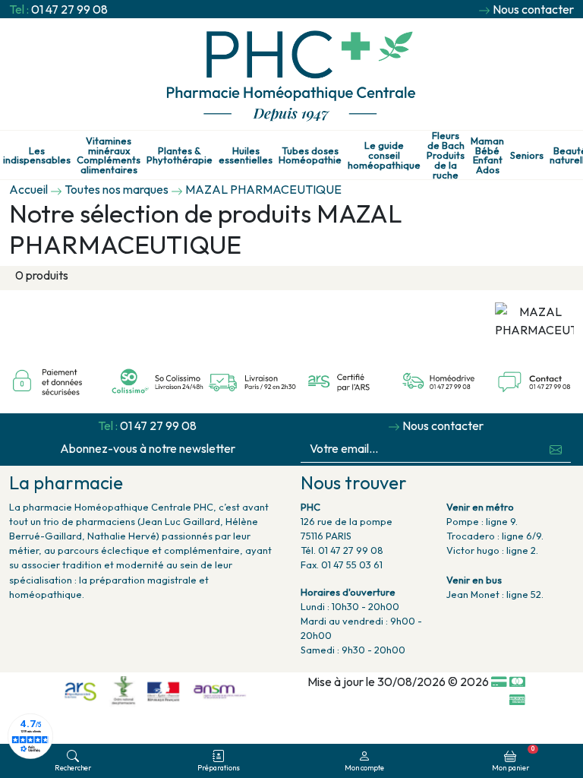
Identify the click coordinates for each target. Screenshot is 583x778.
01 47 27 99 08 (69, 9)
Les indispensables (37, 156)
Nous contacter (533, 9)
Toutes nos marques (117, 189)
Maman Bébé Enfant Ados (487, 155)
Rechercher (73, 767)
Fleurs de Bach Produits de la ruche (446, 155)
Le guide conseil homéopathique (384, 155)
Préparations (218, 767)
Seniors (527, 155)
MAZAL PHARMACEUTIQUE (263, 189)
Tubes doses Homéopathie (310, 156)
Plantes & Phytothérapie (180, 156)
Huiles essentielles (246, 156)
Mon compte (364, 767)
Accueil (28, 189)
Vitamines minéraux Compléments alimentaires (108, 155)
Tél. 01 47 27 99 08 (342, 550)
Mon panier (513, 758)
